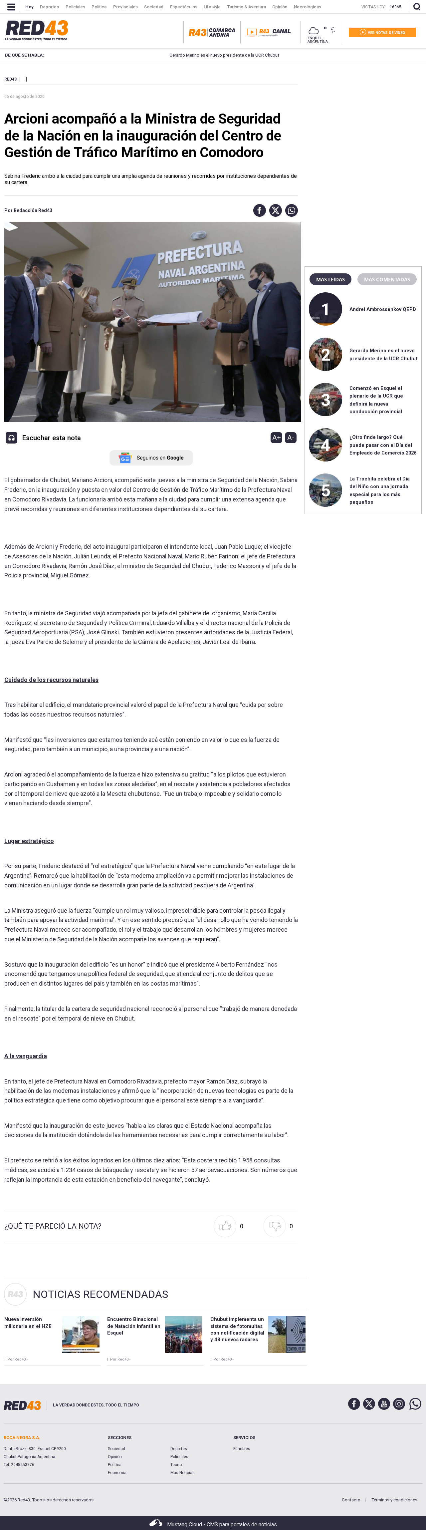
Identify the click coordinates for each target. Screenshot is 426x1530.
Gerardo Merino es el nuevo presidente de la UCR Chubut (191, 55)
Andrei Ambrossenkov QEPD (382, 309)
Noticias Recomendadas (100, 1294)
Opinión (115, 1456)
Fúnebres (241, 1448)
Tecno (176, 1464)
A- (290, 438)
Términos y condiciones (394, 1499)
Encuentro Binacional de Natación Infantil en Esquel (133, 1326)
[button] (258, 210)
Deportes (178, 1448)
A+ (276, 438)
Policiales (179, 1456)
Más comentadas (387, 279)
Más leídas (330, 279)
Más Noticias (182, 1472)
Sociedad (116, 1448)
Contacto (351, 1499)
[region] (363, 118)
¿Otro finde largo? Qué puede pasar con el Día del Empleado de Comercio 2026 (382, 445)
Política (114, 1464)
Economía (117, 1472)
